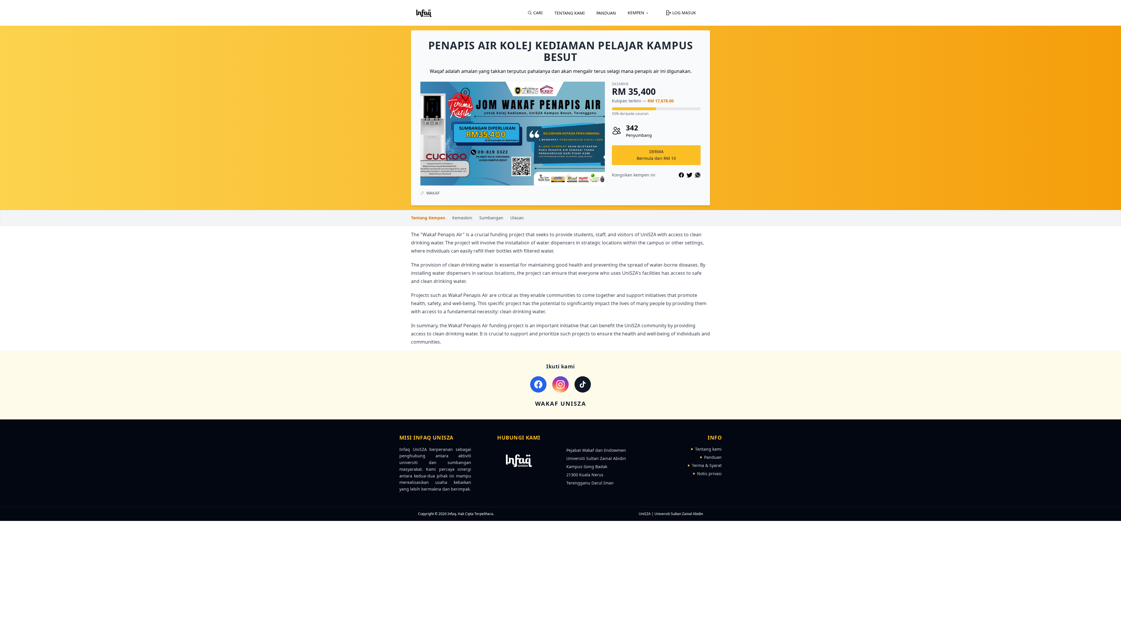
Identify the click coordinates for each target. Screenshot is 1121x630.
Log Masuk (684, 12)
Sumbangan (491, 217)
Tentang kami (708, 449)
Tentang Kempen (428, 217)
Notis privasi (709, 473)
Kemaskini (462, 217)
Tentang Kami (569, 13)
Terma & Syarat (707, 465)
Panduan (606, 13)
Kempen (636, 12)
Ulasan (517, 217)
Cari (538, 12)
